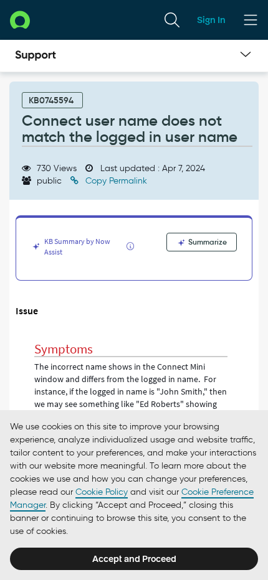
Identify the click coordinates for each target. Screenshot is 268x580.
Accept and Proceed (134, 558)
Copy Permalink (115, 180)
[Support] (35, 56)
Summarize (206, 241)
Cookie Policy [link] (101, 492)
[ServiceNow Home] (20, 19)
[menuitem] (172, 19)
